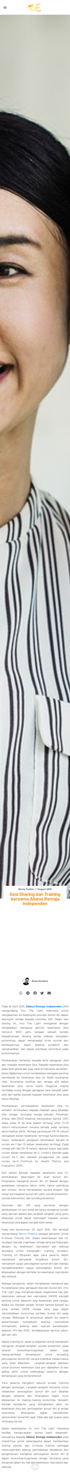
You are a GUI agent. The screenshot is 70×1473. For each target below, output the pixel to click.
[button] (5, 7)
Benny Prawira (28, 1233)
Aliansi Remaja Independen (44, 1006)
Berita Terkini (26, 889)
